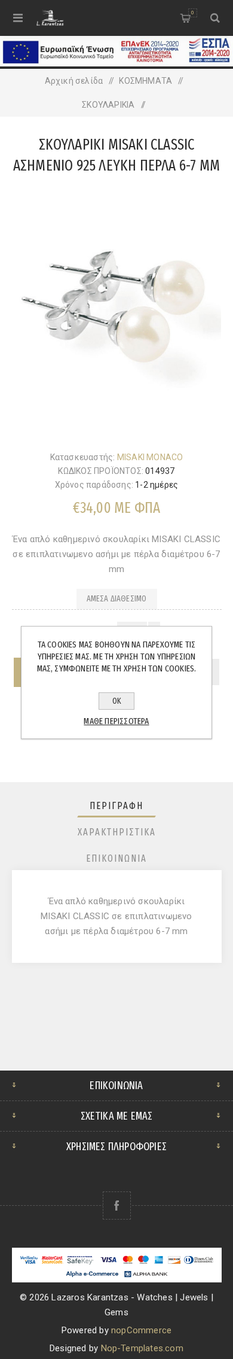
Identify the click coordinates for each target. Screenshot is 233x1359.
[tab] (117, 805)
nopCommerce (141, 1330)
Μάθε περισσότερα (116, 721)
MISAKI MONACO (150, 457)
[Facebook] (117, 1205)
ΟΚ (116, 701)
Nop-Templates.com (142, 1348)
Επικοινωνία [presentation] (116, 858)
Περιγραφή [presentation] (116, 805)
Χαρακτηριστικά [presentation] (117, 832)
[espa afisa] (116, 63)
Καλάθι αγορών (192, 13)
